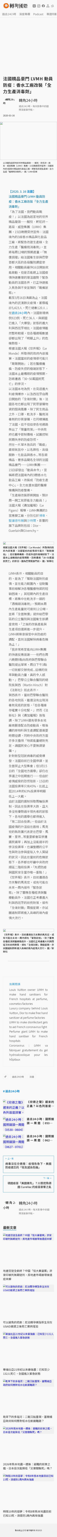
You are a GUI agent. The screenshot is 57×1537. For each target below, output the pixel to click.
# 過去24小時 (11, 1091)
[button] (34, 5)
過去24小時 (9, 14)
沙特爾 (31, 520)
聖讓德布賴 (16, 520)
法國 (31, 1076)
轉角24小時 (28, 100)
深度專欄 (24, 14)
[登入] (47, 5)
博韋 (42, 515)
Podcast (38, 14)
